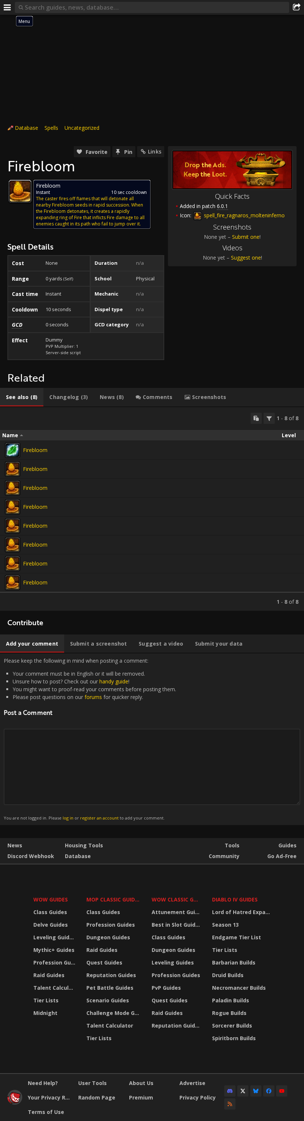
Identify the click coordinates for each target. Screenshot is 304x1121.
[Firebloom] (13, 450)
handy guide (113, 681)
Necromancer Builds (239, 987)
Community (224, 856)
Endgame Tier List (236, 937)
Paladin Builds (230, 1000)
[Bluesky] (255, 1091)
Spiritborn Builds (234, 1038)
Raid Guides (49, 975)
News (14, 845)
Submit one (246, 236)
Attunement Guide (177, 912)
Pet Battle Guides (109, 987)
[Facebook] (268, 1091)
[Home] (14, 1102)
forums (93, 696)
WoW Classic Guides (177, 899)
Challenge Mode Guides (114, 1012)
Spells (51, 127)
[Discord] (229, 1091)
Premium (141, 1097)
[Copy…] (256, 418)
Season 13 (225, 924)
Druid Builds (228, 975)
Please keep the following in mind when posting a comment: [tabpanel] (90, 739)
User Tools (92, 1083)
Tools (232, 845)
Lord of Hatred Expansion (242, 912)
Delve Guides (50, 924)
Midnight (45, 1012)
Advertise (192, 1083)
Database (26, 127)
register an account (99, 818)
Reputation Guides (111, 975)
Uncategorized (82, 127)
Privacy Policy (197, 1097)
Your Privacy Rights (50, 1097)
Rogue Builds (229, 1012)
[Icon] (20, 191)
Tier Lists (46, 1000)
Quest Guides (104, 962)
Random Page (96, 1097)
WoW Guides (50, 899)
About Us (141, 1083)
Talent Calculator (55, 987)
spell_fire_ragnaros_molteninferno (243, 215)
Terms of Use (46, 1111)
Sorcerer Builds (232, 1025)
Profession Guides (55, 962)
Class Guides (50, 912)
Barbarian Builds (233, 962)
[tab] (21, 397)
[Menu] (7, 7)
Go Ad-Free (282, 856)
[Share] (296, 7)
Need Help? (43, 1083)
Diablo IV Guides (235, 899)
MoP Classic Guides (113, 899)
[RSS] (229, 1104)
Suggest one (246, 257)
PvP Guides (166, 987)
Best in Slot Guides (177, 924)
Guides (287, 845)
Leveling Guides (54, 937)
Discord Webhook (30, 856)
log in (68, 818)
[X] (242, 1091)
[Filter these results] (269, 418)
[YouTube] (281, 1091)
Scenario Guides (107, 1000)
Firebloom (35, 450)
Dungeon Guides (108, 937)
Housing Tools (84, 845)
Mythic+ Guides (54, 949)
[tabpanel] (152, 509)
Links (154, 151)
